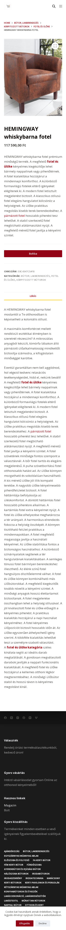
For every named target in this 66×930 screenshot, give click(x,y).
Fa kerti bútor (41, 860)
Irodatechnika (34, 878)
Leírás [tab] (33, 296)
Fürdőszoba (34, 864)
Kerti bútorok (12, 882)
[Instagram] (17, 717)
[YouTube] (30, 717)
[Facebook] (5, 717)
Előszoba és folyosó (16, 860)
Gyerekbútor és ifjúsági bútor (22, 869)
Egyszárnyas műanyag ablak (21, 856)
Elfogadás (24, 923)
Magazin (10, 805)
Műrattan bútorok (33, 900)
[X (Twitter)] (11, 717)
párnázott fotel (14, 216)
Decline (43, 923)
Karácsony (53, 878)
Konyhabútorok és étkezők (20, 891)
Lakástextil (11, 900)
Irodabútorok (41, 873)
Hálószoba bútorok (16, 873)
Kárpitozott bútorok (31, 279)
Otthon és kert (34, 905)
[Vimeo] (36, 717)
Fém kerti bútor (13, 864)
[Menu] (60, 6)
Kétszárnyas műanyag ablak (21, 887)
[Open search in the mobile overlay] (54, 6)
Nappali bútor (12, 905)
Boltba (33, 253)
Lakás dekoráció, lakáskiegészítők (25, 896)
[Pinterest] (24, 717)
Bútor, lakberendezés (35, 275)
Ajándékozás (11, 851)
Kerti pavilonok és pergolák (42, 882)
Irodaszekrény (13, 878)
